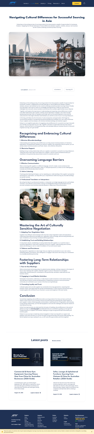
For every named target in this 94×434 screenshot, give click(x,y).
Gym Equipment (41, 425)
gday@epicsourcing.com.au (81, 417)
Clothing (39, 418)
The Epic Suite (28, 423)
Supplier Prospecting (29, 425)
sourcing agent (35, 308)
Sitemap (26, 421)
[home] (13, 3)
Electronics (40, 420)
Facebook (55, 417)
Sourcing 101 (69, 89)
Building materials (41, 417)
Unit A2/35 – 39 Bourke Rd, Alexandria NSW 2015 (80, 426)
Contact (77, 3)
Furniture (39, 422)
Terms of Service (67, 424)
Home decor (40, 423)
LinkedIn (54, 418)
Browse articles (56, 340)
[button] (26, 3)
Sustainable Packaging (42, 426)
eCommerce (57, 89)
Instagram (55, 420)
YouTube (54, 421)
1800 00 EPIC (80, 419)
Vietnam (66, 418)
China (65, 417)
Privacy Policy (67, 423)
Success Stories (35, 3)
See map (77, 428)
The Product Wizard (29, 424)
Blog (26, 420)
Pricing (49, 3)
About (63, 3)
